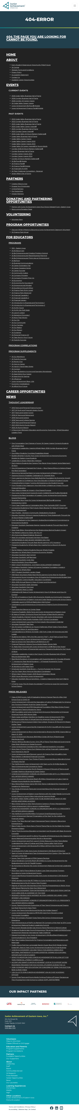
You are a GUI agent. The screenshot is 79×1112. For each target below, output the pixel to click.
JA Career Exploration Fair (21, 265)
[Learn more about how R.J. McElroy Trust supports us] (21, 1004)
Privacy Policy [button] (30, 1107)
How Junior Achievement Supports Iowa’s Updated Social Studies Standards (39, 493)
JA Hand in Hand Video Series (22, 366)
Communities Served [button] (14, 1071)
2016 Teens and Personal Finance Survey (26, 408)
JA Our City (16, 320)
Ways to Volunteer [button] (13, 1041)
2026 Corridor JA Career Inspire (23, 101)
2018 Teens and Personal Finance (24, 423)
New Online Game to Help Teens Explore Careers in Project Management (39, 804)
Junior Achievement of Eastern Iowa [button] (20, 1098)
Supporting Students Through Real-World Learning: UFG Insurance (36, 542)
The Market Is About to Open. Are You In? (27, 533)
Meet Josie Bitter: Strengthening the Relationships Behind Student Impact (39, 530)
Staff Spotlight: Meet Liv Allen (22, 590)
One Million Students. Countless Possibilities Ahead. (30, 453)
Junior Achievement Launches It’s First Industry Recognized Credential (37, 622)
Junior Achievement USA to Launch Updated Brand (31, 806)
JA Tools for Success (19, 340)
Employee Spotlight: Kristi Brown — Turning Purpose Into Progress (36, 669)
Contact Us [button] (10, 1026)
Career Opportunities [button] (14, 1078)
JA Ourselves (16, 332)
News (11, 397)
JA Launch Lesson (18, 313)
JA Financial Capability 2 (20, 298)
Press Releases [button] (12, 1076)
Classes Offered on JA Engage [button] (17, 1043)
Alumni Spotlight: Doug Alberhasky (24, 562)
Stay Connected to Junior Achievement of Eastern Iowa (32, 639)
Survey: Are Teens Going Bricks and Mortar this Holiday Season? (35, 910)
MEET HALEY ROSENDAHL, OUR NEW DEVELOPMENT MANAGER (36, 565)
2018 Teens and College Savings (23, 420)
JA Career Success (18, 270)
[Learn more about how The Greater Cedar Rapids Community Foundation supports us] (58, 1004)
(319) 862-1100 (10, 1028)
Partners (14, 178)
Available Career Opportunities (23, 80)
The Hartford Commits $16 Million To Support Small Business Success (37, 814)
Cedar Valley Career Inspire (21, 139)
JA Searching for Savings (20, 376)
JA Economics (17, 280)
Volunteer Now (17, 219)
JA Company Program (20, 275)
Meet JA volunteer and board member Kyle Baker (30, 537)
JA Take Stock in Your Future (22, 337)
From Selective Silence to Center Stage (26, 609)
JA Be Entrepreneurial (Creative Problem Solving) (30, 253)
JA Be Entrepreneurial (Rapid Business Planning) (29, 256)
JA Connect (16, 369)
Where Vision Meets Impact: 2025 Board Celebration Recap (33, 674)
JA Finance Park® (18, 164)
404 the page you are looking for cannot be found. (36, 38)
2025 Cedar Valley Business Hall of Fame (26, 124)
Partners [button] (10, 1054)
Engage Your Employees (21, 186)
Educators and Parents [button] (16, 1047)
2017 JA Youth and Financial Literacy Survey (27, 410)
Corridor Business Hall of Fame (23, 151)
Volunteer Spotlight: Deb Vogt (23, 587)
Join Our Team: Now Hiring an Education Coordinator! (31, 671)
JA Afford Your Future (19, 386)
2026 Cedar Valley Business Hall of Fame (26, 96)
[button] (52, 1108)
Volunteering (18, 214)
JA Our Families (17, 325)
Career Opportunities (25, 391)
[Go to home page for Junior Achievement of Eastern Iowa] (14, 5)
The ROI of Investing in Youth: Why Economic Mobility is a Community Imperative (41, 597)
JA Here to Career (18, 364)
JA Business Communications (22, 263)
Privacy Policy (16, 72)
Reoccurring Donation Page (22, 209)
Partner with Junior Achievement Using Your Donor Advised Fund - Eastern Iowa (41, 207)
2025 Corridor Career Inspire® (23, 131)
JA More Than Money (19, 318)
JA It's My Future (18, 308)
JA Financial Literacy (19, 300)
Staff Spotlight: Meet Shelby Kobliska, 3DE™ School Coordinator (35, 619)
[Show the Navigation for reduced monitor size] (74, 5)
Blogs (12, 438)
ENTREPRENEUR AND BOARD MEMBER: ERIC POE (31, 540)
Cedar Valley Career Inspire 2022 (23, 141)
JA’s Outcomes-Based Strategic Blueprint (27, 535)
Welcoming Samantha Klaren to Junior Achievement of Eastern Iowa (37, 473)
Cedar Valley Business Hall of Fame (24, 136)
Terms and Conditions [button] (16, 1107)
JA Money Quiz (17, 362)
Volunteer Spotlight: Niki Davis (22, 624)
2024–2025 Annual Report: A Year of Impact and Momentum (34, 582)
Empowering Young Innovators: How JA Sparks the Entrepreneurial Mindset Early (41, 577)
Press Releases (18, 691)
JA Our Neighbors (18, 357)
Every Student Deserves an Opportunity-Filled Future (31, 65)
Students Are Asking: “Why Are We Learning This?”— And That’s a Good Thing (40, 637)
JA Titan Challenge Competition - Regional (27, 171)
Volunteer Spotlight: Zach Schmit (24, 555)
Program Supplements (22, 351)
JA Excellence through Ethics (22, 288)
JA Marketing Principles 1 (21, 315)
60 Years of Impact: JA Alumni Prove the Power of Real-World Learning (37, 614)
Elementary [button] (10, 1088)
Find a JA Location (13, 1100)
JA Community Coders (20, 273)
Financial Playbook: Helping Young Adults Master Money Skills (34, 644)
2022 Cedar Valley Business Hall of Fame (26, 119)
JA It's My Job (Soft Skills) (21, 310)
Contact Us (16, 77)
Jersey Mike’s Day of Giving (21, 174)
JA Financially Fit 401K (20, 169)
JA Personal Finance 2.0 (20, 335)
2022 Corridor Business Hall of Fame (25, 121)
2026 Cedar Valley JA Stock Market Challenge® (29, 134)
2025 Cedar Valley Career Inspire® (24, 126)
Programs (15, 243)
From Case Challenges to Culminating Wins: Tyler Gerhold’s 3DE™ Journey (39, 505)
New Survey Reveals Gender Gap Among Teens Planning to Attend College (39, 928)
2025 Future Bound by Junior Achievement (27, 676)
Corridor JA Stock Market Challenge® (25, 159)
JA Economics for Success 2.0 (22, 283)
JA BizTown (16, 261)
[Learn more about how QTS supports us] (9, 1004)
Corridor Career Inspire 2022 (22, 154)
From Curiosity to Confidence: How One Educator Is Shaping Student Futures (40, 480)
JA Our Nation (17, 327)
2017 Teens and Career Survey (22, 413)
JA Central (15, 67)
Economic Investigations (20, 384)
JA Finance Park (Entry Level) (22, 290)
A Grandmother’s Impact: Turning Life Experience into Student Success (37, 483)
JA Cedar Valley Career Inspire (23, 103)
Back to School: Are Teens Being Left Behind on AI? (30, 642)
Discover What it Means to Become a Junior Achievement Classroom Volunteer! (41, 230)
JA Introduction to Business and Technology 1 (28, 303)
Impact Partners (18, 194)
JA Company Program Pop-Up (23, 278)
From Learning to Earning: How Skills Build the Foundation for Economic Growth (41, 478)
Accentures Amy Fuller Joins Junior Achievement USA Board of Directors (38, 851)
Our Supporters (17, 191)
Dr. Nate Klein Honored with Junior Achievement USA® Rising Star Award (38, 647)
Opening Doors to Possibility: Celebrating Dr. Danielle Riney (33, 475)
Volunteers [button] (11, 1039)
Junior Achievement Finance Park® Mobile (27, 108)
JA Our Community (19, 323)
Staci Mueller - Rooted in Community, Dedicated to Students (34, 513)
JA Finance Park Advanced (21, 293)
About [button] (9, 1062)
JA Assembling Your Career (21, 374)
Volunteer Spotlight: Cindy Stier (23, 560)
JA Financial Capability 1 (20, 295)
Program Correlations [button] (14, 1051)
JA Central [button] (32, 1109)
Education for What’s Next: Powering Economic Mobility (32, 552)
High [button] (8, 1092)
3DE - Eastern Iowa (19, 248)
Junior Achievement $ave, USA (23, 381)
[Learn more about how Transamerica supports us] (70, 1004)
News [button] (8, 1080)
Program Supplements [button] (15, 1049)
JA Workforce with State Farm (23, 666)
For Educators (19, 237)
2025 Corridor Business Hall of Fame (25, 129)
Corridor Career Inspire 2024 (22, 156)
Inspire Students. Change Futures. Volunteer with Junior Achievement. (37, 617)
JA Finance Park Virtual (20, 232)
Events (12, 85)
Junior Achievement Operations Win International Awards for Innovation (38, 747)
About (12, 60)
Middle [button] (9, 1090)
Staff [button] (8, 1066)
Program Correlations (23, 345)
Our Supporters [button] (12, 1059)
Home (11, 54)
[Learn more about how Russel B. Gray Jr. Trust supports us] (33, 1004)
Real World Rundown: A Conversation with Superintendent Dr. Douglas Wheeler (41, 659)
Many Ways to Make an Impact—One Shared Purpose (31, 490)
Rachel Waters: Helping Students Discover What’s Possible (33, 550)
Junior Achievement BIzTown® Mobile (26, 106)
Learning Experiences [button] (16, 1086)
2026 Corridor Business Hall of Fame (25, 98)
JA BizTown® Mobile (19, 161)
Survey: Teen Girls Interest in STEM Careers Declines (30, 858)
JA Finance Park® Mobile (21, 166)
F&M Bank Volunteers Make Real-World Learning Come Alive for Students (39, 575)
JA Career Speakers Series (21, 268)
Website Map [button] (23, 1109)
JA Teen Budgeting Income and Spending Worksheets (32, 371)
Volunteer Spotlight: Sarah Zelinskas (25, 585)
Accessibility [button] (13, 1109)
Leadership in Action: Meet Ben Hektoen (27, 461)
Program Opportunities (27, 224)
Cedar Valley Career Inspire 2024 (23, 144)
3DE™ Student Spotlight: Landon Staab (26, 572)
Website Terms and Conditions (23, 70)
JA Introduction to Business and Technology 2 (28, 305)
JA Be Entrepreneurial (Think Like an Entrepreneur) (30, 258)
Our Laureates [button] (12, 1083)
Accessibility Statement (20, 75)
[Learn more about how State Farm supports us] (45, 1004)
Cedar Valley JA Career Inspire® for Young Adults (29, 146)
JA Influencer (16, 379)
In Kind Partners (17, 189)
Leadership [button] (10, 1064)
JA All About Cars (18, 251)
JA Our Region (17, 330)
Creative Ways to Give (19, 184)
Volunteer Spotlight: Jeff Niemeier (24, 557)
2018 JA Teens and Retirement (23, 415)
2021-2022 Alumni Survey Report (23, 425)
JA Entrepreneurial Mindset (22, 285)
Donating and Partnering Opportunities (29, 200)
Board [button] (8, 1068)
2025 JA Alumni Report (20, 428)
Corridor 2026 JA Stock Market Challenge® (27, 149)
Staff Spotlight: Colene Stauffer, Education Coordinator (31, 580)
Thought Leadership (21, 402)
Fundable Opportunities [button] (15, 1056)
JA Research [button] (11, 1073)
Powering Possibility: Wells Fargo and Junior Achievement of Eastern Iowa (38, 612)
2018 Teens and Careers (20, 418)
